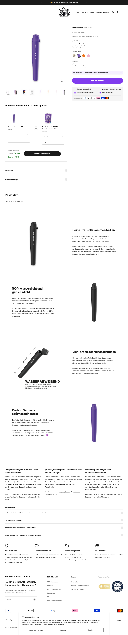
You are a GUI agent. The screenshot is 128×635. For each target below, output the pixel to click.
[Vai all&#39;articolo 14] (32, 92)
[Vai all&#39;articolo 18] (64, 92)
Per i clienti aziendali (54, 601)
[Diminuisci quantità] (75, 65)
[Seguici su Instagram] (11, 620)
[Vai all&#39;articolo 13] (24, 92)
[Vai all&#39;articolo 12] (16, 92)
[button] (121, 72)
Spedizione (51, 593)
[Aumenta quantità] (83, 65)
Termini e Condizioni (78, 589)
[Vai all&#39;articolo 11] (8, 92)
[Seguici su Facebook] (6, 620)
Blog (48, 597)
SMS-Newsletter (53, 582)
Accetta (63, 630)
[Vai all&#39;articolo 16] (48, 92)
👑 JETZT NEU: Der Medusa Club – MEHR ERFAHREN (64, 2)
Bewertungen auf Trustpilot (99, 12)
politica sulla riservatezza (80, 585)
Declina (90, 630)
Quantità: (75, 61)
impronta (74, 582)
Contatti (85, 12)
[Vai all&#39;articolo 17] (56, 92)
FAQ (77, 12)
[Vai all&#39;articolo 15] (40, 92)
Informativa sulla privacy (56, 624)
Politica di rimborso (54, 589)
